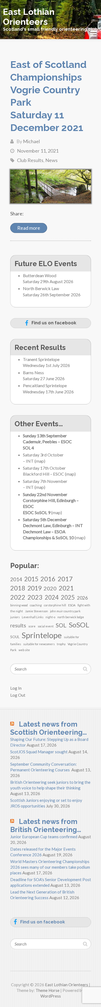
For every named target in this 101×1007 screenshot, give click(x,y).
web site (24, 650)
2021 (66, 588)
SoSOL (79, 624)
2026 (82, 598)
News (51, 160)
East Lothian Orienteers (28, 17)
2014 (16, 579)
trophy (61, 644)
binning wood (19, 605)
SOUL (14, 637)
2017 (65, 579)
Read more (28, 228)
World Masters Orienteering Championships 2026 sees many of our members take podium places (50, 867)
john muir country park (65, 611)
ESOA (71, 605)
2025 (68, 597)
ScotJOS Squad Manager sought (39, 751)
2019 (34, 588)
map (40, 460)
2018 (17, 588)
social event (46, 626)
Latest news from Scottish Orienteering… (48, 728)
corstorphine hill (55, 605)
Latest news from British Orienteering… (45, 825)
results (18, 625)
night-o (50, 617)
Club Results (30, 160)
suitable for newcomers (39, 644)
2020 (50, 588)
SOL (61, 625)
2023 (35, 597)
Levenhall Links (32, 617)
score (32, 626)
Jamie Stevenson (36, 611)
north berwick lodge (70, 617)
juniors (15, 617)
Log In (16, 687)
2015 (31, 579)
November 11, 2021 (37, 151)
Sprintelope (42, 635)
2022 (17, 597)
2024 (52, 597)
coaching (36, 605)
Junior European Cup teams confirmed (43, 836)
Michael (31, 141)
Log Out (17, 694)
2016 (47, 579)
